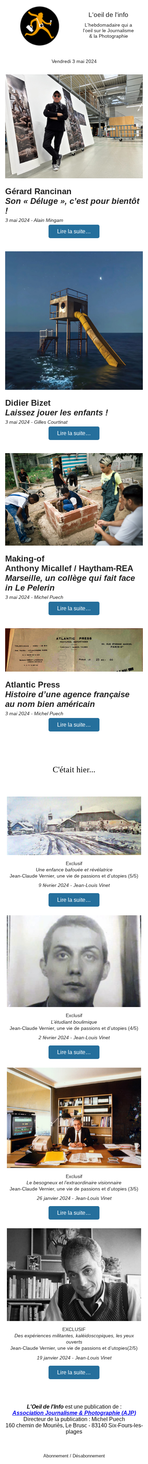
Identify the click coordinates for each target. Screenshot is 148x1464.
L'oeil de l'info (108, 14)
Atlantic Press (67, 694)
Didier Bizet (56, 407)
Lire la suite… (74, 231)
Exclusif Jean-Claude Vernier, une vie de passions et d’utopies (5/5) (74, 870)
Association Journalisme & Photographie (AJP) (74, 1413)
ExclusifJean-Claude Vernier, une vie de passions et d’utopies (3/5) (74, 1183)
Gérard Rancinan (72, 201)
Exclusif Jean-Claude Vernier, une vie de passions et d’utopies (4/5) (74, 1022)
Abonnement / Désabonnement (74, 1455)
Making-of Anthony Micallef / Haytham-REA (70, 573)
